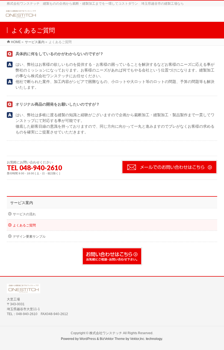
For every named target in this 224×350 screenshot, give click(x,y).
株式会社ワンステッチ (105, 333)
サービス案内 (21, 203)
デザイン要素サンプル (29, 236)
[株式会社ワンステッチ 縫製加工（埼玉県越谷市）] (20, 16)
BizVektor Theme (112, 339)
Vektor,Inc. (137, 339)
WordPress (87, 339)
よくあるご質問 (24, 225)
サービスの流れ (24, 214)
